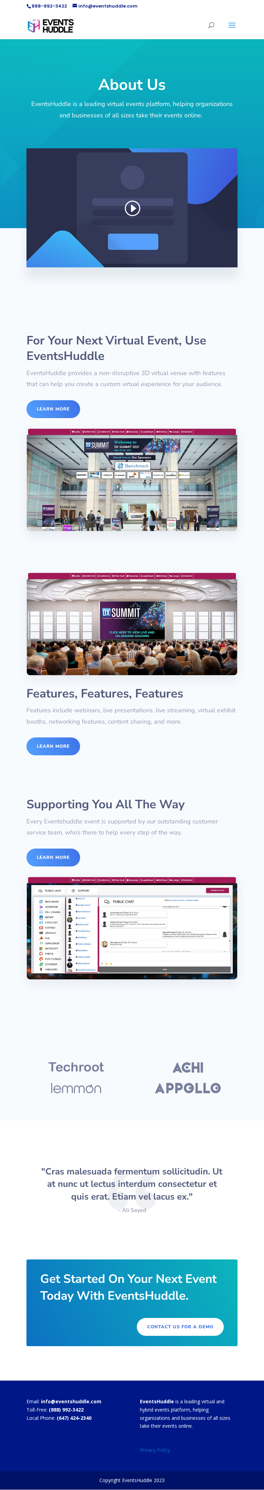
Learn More (53, 409)
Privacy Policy (155, 1450)
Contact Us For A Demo (180, 1327)
